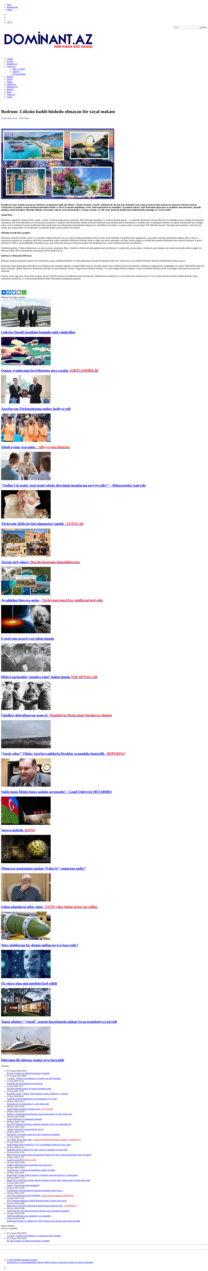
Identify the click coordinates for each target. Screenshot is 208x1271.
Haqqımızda (12, 7)
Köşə (9, 92)
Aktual (10, 59)
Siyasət (10, 61)
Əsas (9, 4)
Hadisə (10, 76)
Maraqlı (10, 89)
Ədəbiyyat (11, 84)
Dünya (10, 79)
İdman (9, 81)
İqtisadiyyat (12, 64)
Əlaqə (9, 9)
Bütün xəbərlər (7, 1226)
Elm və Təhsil (18, 69)
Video (9, 97)
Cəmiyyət (11, 66)
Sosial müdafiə (19, 74)
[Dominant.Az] (48, 54)
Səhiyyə (16, 71)
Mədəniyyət (12, 87)
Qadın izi (11, 94)
